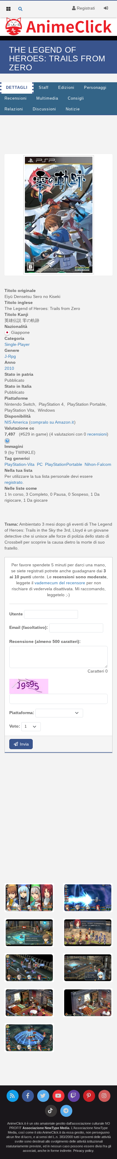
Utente (16, 614)
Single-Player (17, 344)
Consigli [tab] (76, 98)
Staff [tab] (44, 88)
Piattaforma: (21, 712)
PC (40, 464)
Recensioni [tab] (15, 98)
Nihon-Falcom (98, 464)
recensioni (97, 434)
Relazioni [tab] (13, 109)
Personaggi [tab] (95, 88)
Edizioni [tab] (66, 88)
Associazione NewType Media (45, 1128)
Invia (24, 744)
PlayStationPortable (63, 464)
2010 (9, 368)
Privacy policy (83, 1150)
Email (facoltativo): (28, 627)
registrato (13, 482)
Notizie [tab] (73, 109)
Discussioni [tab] (44, 109)
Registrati (85, 8)
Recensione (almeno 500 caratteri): (45, 641)
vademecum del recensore (59, 582)
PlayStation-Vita (19, 464)
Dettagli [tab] (17, 88)
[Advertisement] (58, 817)
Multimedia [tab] (47, 98)
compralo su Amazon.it (52, 422)
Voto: (14, 726)
